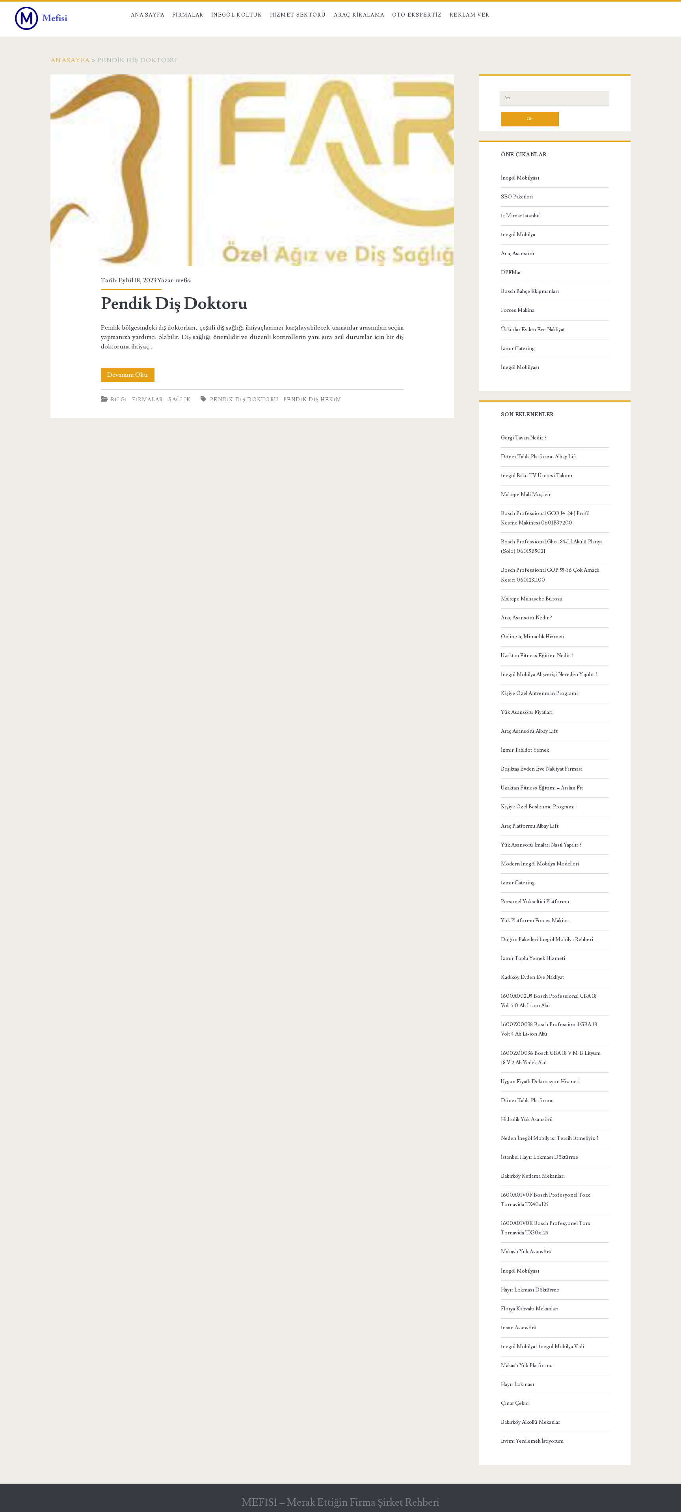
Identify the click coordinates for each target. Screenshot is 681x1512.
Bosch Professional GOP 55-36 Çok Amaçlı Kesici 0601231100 (550, 575)
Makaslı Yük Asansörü (526, 1252)
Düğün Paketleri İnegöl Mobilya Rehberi (547, 939)
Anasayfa (70, 60)
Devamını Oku (130, 376)
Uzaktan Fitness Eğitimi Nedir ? (537, 655)
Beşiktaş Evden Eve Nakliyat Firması (541, 769)
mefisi (184, 280)
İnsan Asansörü (519, 1328)
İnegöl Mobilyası (520, 178)
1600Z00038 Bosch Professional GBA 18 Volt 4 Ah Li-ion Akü (549, 1029)
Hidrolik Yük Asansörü (527, 1119)
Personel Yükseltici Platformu (535, 902)
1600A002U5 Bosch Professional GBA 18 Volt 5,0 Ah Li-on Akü (549, 1001)
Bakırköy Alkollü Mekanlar (530, 1422)
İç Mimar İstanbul (521, 216)
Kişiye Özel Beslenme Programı (538, 807)
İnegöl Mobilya (518, 235)
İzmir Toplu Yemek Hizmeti (533, 958)
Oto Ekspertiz (417, 15)
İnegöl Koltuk (236, 15)
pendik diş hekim (312, 400)
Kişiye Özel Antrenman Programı (539, 693)
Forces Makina (517, 310)
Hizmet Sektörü (298, 15)
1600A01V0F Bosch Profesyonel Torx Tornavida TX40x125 (545, 1200)
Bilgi (119, 400)
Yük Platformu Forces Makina (535, 920)
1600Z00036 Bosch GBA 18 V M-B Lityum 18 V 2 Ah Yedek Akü (551, 1058)
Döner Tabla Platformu (527, 1100)
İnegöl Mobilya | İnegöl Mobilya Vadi (542, 1346)
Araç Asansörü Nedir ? (526, 618)
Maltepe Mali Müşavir (526, 494)
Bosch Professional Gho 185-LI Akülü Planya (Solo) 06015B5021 (552, 546)
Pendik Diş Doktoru (252, 170)
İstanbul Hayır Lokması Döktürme (539, 1157)
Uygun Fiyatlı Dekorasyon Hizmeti (540, 1081)
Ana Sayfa (148, 15)
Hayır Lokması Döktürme (530, 1290)
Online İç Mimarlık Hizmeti (532, 637)
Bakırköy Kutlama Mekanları (533, 1176)
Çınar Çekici (515, 1403)
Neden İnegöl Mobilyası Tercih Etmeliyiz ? (550, 1138)
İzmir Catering (518, 348)
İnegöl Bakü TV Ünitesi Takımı (536, 475)
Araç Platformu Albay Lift (529, 826)
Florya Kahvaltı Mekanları (529, 1309)
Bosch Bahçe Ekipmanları (530, 291)
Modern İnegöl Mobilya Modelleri (540, 864)
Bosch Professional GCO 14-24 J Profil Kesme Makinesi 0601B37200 (545, 518)
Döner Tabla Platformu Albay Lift (539, 457)
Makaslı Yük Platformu (527, 1365)
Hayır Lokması (517, 1384)
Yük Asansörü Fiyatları (527, 712)
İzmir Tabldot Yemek (525, 750)
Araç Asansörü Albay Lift (529, 731)
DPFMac (511, 272)
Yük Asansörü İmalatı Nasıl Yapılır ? (541, 845)
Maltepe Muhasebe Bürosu (531, 599)
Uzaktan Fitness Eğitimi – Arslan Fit (542, 788)
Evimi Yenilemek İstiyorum (532, 1441)
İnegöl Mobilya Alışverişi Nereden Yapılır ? (549, 674)
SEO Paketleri (517, 197)
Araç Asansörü (517, 253)
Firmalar (187, 15)
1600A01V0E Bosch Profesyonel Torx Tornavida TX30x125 (545, 1228)
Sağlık (179, 400)
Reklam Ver (469, 15)
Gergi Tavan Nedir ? (524, 438)
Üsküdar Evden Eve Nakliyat (533, 329)
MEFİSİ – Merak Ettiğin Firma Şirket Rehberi (340, 1502)
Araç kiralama (359, 15)
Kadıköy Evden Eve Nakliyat (532, 977)
